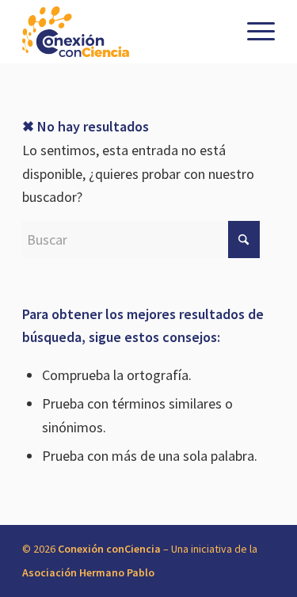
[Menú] (253, 31)
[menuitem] (253, 31)
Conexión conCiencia (109, 549)
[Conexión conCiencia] (123, 31)
